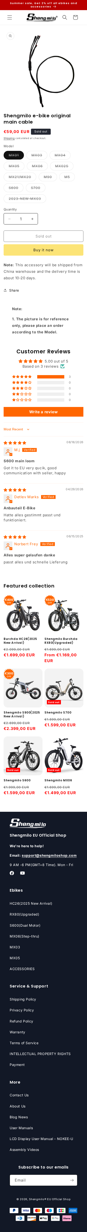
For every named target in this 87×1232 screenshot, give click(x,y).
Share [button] (14, 290)
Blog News (19, 1117)
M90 (50, 178)
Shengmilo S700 (57, 712)
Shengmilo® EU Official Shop (50, 1199)
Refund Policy (21, 1021)
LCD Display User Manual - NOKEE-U (41, 1139)
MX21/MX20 (22, 178)
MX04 (63, 156)
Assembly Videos (24, 1150)
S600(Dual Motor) (25, 925)
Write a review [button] (43, 411)
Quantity (10, 209)
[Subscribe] (71, 1180)
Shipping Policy (23, 999)
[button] (9, 17)
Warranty (17, 1032)
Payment (17, 1065)
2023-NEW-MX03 (27, 199)
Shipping (9, 138)
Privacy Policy (22, 1010)
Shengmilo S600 (17, 780)
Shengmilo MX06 (58, 780)
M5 (69, 178)
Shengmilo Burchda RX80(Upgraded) (60, 640)
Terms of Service (24, 1043)
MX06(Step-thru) (24, 936)
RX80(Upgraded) (24, 914)
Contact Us (19, 1095)
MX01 (16, 156)
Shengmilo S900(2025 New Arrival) (22, 714)
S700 (38, 188)
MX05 (16, 167)
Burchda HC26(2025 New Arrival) (20, 640)
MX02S (64, 167)
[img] (15, 443)
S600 (16, 188)
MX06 (40, 167)
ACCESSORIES (22, 969)
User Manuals (21, 1128)
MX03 (39, 156)
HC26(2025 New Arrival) (31, 903)
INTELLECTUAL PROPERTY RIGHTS (40, 1054)
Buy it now (43, 250)
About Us (18, 1106)
